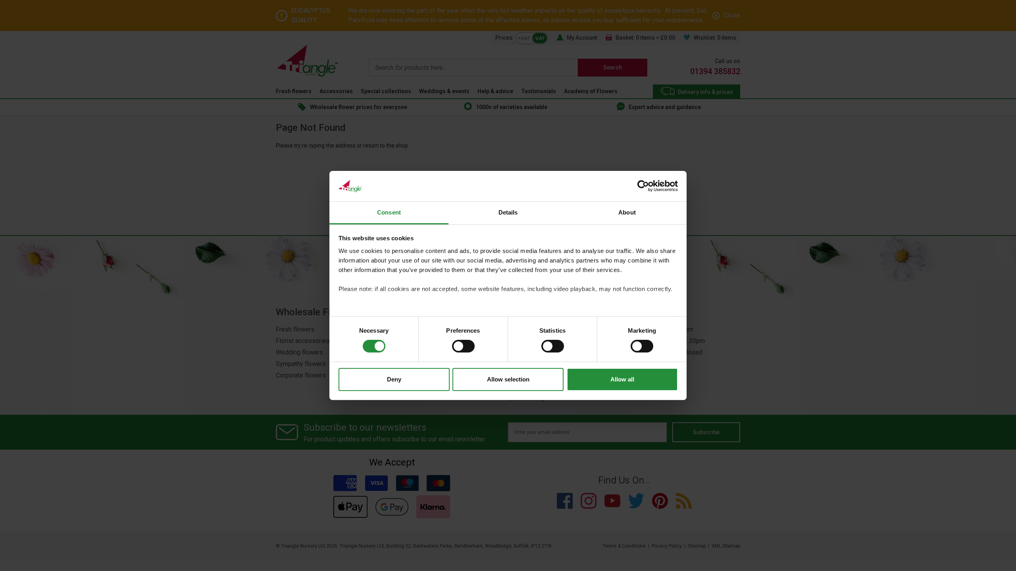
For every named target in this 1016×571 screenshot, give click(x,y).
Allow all (622, 379)
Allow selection (508, 379)
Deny (394, 379)
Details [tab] (508, 212)
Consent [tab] (389, 212)
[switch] (463, 346)
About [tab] (627, 212)
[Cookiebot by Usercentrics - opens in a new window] (643, 186)
